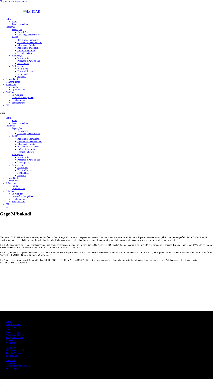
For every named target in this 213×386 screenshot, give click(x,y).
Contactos (10, 340)
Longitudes (11, 347)
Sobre (8, 322)
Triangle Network (14, 353)
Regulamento (12, 355)
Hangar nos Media (14, 337)
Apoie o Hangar (13, 332)
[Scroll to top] (1, 384)
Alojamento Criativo (15, 335)
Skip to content (7, 1)
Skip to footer (20, 1)
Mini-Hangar (12, 368)
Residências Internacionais (18, 365)
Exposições (11, 363)
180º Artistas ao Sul (15, 350)
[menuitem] (109, 105)
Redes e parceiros (14, 327)
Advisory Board (13, 324)
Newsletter (11, 343)
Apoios (9, 329)
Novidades (11, 360)
